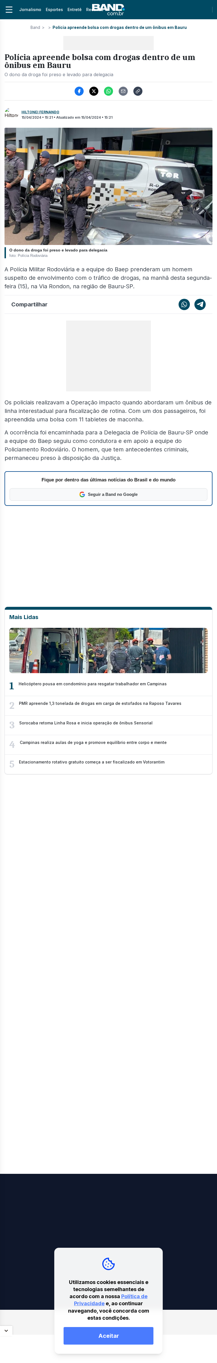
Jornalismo (30, 9)
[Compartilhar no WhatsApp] (108, 91)
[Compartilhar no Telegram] (200, 304)
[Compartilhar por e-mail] (123, 91)
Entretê (75, 9)
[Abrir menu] (9, 9)
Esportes (54, 9)
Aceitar (108, 1335)
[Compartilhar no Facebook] (79, 91)
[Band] (108, 9)
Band (35, 27)
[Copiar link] (137, 91)
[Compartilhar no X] (93, 91)
